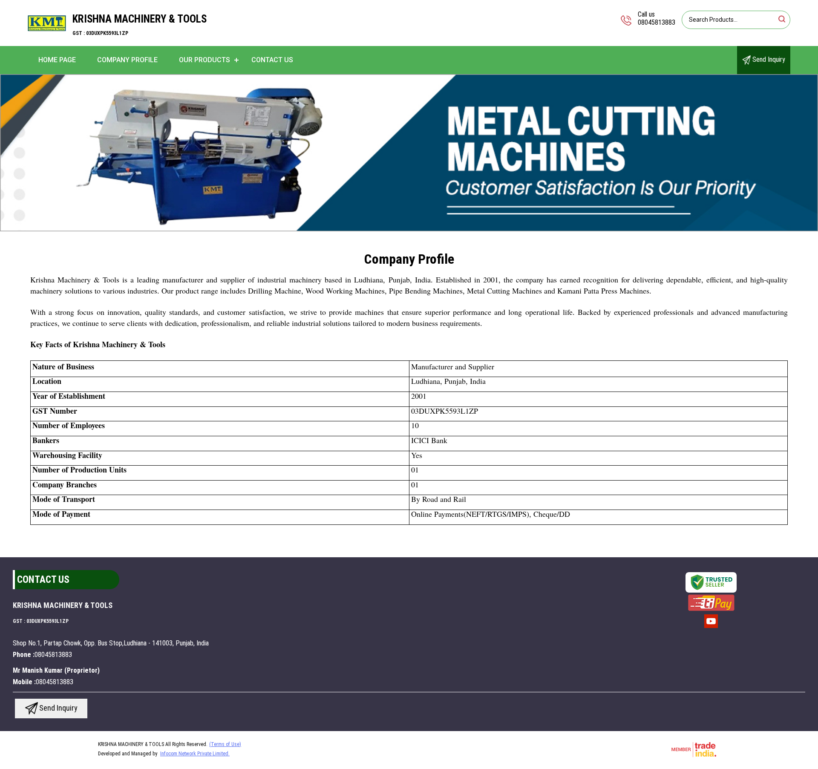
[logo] (47, 40)
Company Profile (127, 60)
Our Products (204, 60)
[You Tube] (711, 627)
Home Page (57, 60)
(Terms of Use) (225, 744)
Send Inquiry (768, 59)
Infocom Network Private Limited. (195, 754)
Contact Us (272, 60)
